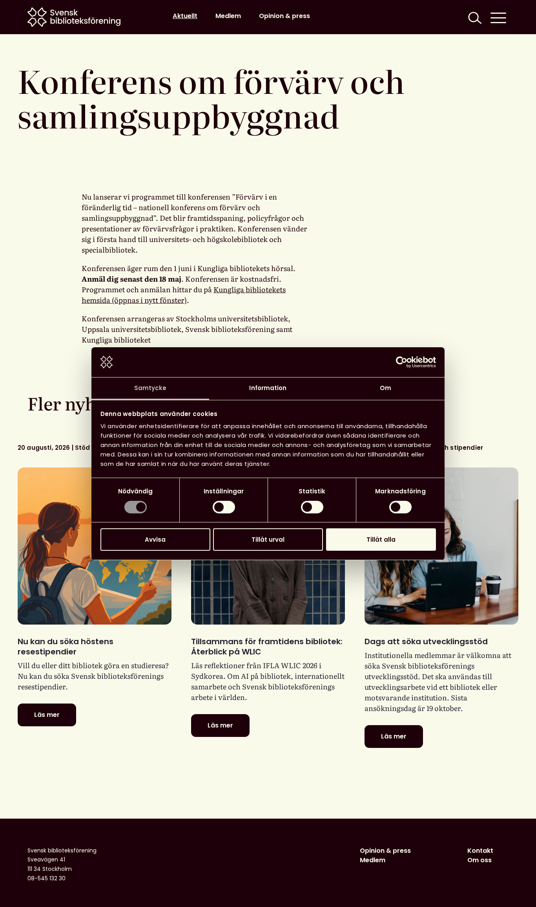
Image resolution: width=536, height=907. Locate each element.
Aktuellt (185, 15)
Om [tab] (385, 388)
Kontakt (480, 850)
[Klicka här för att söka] (474, 17)
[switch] (224, 507)
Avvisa (155, 539)
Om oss (479, 860)
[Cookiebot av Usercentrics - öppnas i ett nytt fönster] (401, 362)
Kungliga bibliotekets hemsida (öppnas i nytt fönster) (184, 294)
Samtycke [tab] (150, 388)
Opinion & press (284, 15)
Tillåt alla (381, 539)
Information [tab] (267, 388)
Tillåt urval (268, 539)
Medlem (228, 15)
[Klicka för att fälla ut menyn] (498, 17)
